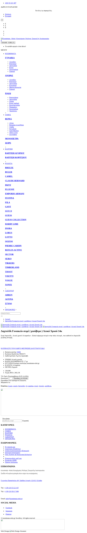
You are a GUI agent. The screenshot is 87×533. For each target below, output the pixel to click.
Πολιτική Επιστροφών (12, 453)
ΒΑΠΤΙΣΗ (9, 433)
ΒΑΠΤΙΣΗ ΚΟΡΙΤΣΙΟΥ (16, 157)
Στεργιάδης (13, 134)
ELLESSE (9, 189)
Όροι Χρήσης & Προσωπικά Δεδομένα (18, 454)
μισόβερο (48, 386)
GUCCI (8, 211)
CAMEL (9, 176)
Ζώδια (11, 101)
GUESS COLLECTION (15, 220)
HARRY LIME (11, 224)
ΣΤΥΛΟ (8, 303)
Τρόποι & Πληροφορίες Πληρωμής (17, 451)
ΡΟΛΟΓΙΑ (8, 435)
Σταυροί (12, 71)
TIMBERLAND (12, 267)
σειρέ (36, 386)
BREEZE (9, 168)
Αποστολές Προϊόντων (13, 449)
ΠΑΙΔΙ (8, 93)
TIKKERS (9, 263)
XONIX (8, 285)
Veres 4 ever (13, 133)
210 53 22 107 (10, 3)
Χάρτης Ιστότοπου (11, 462)
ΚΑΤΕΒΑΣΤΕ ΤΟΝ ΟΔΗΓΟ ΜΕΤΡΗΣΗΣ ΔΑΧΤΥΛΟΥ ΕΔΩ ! (23, 348)
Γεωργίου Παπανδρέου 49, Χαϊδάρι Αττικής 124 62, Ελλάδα (21, 480)
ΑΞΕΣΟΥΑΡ (9, 437)
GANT (8, 207)
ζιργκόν (41, 386)
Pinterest (8, 514)
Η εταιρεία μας (10, 447)
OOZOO (9, 241)
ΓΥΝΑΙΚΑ (10, 58)
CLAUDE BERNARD (15, 181)
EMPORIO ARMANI (14, 194)
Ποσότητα (4, 378)
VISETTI (9, 276)
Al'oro (11, 123)
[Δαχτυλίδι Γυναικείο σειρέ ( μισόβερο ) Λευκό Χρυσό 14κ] (21, 325)
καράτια (30, 386)
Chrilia (11, 127)
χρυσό (15, 386)
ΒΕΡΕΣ (8, 119)
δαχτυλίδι (21, 386)
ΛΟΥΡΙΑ (9, 299)
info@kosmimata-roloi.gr (14, 499)
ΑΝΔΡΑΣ (9, 75)
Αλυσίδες (12, 62)
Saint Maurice (14, 131)
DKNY (8, 185)
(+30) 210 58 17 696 (12, 491)
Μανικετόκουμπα (15, 87)
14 (26, 386)
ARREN (8, 295)
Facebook (9, 508)
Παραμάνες (13, 107)
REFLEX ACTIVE (13, 250)
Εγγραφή (25, 421)
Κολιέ (11, 67)
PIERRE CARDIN (13, 246)
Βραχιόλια (12, 64)
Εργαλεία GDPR (11, 460)
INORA (8, 228)
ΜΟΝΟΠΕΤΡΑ (11, 138)
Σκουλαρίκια (13, 69)
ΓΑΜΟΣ (8, 431)
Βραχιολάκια (13, 97)
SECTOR (9, 254)
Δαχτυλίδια (13, 66)
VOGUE (9, 280)
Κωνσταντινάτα (14, 105)
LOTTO (8, 237)
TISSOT (9, 272)
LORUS (8, 233)
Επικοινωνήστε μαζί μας (13, 458)
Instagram (9, 511)
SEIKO (8, 259)
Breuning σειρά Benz (16, 125)
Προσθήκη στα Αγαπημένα (10, 380)
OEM (19, 352)
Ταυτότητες (13, 111)
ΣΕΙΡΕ (8, 143)
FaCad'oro (12, 129)
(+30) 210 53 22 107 (12, 488)
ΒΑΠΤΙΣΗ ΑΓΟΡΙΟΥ (14, 153)
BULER (8, 172)
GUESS (8, 215)
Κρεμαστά (12, 85)
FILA (7, 202)
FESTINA (9, 198)
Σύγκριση (23, 380)
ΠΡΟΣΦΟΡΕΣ (10, 439)
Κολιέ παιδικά (14, 103)
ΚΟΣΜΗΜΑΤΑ (10, 429)
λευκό (10, 386)
